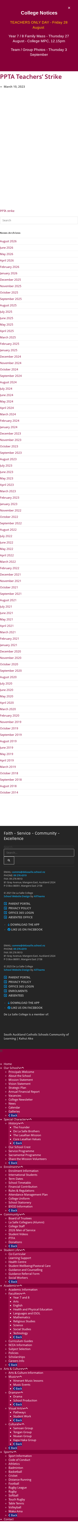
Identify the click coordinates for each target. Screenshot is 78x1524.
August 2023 (8, 459)
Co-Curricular (17, 1254)
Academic (10, 1285)
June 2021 (6, 613)
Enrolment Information (23, 1171)
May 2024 (6, 401)
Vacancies (15, 1095)
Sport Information (20, 1456)
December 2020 (10, 651)
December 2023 (10, 433)
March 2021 (8, 632)
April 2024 (7, 408)
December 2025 (10, 279)
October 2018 (9, 773)
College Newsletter (21, 1099)
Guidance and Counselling (25, 1270)
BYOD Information (21, 1206)
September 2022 (11, 523)
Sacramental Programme (25, 1155)
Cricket (13, 1475)
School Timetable (20, 1182)
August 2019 (8, 741)
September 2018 (11, 779)
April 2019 (7, 760)
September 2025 (11, 299)
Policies (13, 1353)
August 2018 (8, 786)
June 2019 (6, 747)
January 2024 (8, 427)
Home (8, 1064)
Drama (13, 1392)
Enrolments (18, 991)
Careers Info (16, 1361)
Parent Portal (19, 903)
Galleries (14, 1111)
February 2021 (9, 638)
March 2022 (8, 561)
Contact (9, 1519)
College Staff (17, 1226)
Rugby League (18, 1487)
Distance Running (20, 1479)
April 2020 (7, 703)
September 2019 (11, 735)
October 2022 (9, 517)
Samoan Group (23, 1428)
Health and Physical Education (32, 1309)
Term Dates (16, 1179)
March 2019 (8, 767)
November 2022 (10, 510)
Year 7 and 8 (21, 1297)
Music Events (21, 1384)
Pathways (19, 1412)
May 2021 (6, 619)
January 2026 (8, 273)
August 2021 (8, 600)
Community (11, 1214)
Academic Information (23, 1289)
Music (12, 1376)
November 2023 (10, 440)
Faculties (14, 1293)
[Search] (9, 860)
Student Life (11, 1250)
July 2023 (6, 465)
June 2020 (6, 690)
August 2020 (8, 677)
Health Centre (17, 1262)
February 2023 (9, 497)
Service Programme (21, 1151)
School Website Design (17, 896)
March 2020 (8, 709)
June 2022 (6, 542)
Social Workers (18, 1277)
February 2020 (9, 715)
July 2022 (6, 536)
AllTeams (39, 896)
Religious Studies (24, 1321)
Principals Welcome (21, 1072)
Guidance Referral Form (24, 1274)
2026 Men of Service (22, 1230)
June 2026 (6, 247)
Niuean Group (22, 1436)
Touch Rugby (17, 1499)
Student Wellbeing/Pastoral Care (30, 1266)
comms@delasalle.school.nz (28, 872)
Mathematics (21, 1317)
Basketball (15, 1471)
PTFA (12, 1238)
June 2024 (6, 395)
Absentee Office (21, 917)
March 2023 (8, 491)
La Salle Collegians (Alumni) (26, 1222)
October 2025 (9, 292)
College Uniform (19, 1198)
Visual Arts (15, 1408)
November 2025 (10, 286)
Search (8, 847)
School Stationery (20, 1202)
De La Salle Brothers (26, 1131)
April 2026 (7, 260)
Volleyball (15, 1507)
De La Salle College (17, 1055)
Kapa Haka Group (24, 1440)
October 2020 (9, 664)
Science (18, 1325)
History (13, 1123)
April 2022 (7, 555)
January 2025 (8, 350)
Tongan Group (22, 1432)
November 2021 (10, 581)
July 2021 (6, 606)
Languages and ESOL (26, 1313)
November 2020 (10, 658)
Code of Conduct (19, 1460)
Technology (20, 1333)
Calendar (14, 1107)
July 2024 (6, 388)
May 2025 (6, 324)
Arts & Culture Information (26, 1373)
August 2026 (8, 241)
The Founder (21, 1127)
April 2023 (7, 485)
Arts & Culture (13, 1369)
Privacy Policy (20, 908)
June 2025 (6, 318)
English (18, 1305)
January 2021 (8, 645)
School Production (25, 1400)
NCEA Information (20, 1345)
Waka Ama (16, 1511)
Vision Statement (19, 1084)
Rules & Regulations (21, 1190)
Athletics (14, 1464)
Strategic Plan (17, 1087)
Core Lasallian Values (27, 1139)
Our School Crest (19, 1147)
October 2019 (9, 728)
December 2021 (10, 574)
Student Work (22, 1416)
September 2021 (11, 594)
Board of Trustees (20, 1218)
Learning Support (20, 1258)
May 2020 (6, 696)
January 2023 (8, 504)
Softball (13, 1495)
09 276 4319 (20, 875)
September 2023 (11, 453)
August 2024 (8, 382)
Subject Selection (19, 1349)
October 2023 (9, 446)
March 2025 (8, 337)
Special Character (15, 1119)
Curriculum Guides (21, 1341)
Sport (7, 1452)
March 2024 (8, 414)
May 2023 (6, 478)
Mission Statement (21, 1080)
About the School (20, 1076)
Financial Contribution (23, 1186)
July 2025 (6, 312)
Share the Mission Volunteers (28, 1159)
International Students (23, 1175)
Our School (11, 1068)
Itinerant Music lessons (28, 1380)
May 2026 (6, 254)
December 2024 (10, 356)
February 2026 (9, 267)
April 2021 (7, 626)
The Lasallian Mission (27, 1135)
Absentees (16, 995)
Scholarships (17, 1357)
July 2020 (6, 683)
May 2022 (6, 549)
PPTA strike (7, 211)
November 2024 (10, 363)
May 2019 (6, 754)
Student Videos (18, 1234)
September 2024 (11, 376)
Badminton (16, 1468)
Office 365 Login (21, 913)
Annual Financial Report (24, 1091)
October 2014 (9, 792)
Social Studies (22, 1329)
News (12, 1103)
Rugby (13, 1491)
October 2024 (9, 369)
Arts (16, 1301)
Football (14, 1483)
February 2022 (9, 568)
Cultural (14, 1424)
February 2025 (9, 344)
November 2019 (10, 722)
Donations (15, 1242)
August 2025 (8, 305)
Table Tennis (16, 1503)
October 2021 (9, 587)
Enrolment (10, 1167)
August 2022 (8, 529)
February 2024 (9, 420)
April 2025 (7, 331)
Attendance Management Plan (28, 1194)
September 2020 (11, 670)
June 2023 (6, 472)
